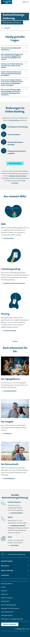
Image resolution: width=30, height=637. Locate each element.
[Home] (2, 554)
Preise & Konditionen (7, 584)
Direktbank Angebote (7, 561)
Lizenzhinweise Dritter (7, 612)
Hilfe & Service (5, 566)
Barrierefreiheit (5, 601)
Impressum (4, 591)
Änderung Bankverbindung (17, 176)
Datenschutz (4, 594)
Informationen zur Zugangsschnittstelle (12, 619)
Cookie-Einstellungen (7, 598)
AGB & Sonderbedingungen (8, 605)
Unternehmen (5, 575)
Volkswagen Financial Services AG (10, 608)
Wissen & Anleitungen (7, 570)
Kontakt (3, 587)
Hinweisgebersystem (6, 615)
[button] (12, 49)
